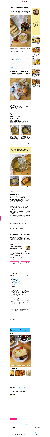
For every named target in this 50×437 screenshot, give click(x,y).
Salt (15, 283)
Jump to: (12, 61)
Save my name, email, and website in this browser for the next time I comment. (20, 417)
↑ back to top (25, 424)
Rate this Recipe (23, 10)
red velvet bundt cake (17, 59)
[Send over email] (0, 219)
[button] (10, 255)
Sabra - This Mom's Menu (14, 249)
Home (10, 3)
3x (29, 275)
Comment (11, 397)
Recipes (13, 3)
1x (27, 275)
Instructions (13, 64)
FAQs (12, 68)
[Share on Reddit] (0, 217)
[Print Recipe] (13, 259)
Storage (12, 67)
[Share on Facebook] (27, 259)
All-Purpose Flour (17, 281)
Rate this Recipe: (12, 394)
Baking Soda (17, 282)
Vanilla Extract (17, 279)
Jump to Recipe (17, 10)
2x (28, 275)
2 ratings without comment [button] (22, 387)
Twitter (36, 432)
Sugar (14, 278)
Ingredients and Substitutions (15, 63)
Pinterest (36, 431)
